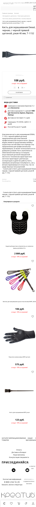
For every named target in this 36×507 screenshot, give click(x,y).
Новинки (22, 438)
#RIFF (11, 438)
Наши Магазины (30, 439)
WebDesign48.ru (28, 479)
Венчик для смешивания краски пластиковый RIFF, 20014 (19, 301)
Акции (15, 438)
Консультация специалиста (19, 457)
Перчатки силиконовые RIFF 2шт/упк (19, 357)
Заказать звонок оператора (12, 485)
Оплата (19, 450)
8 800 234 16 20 (30, 3)
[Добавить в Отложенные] (32, 206)
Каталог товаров (5, 439)
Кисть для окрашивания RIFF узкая (19, 412)
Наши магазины (19, 455)
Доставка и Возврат (19, 452)
